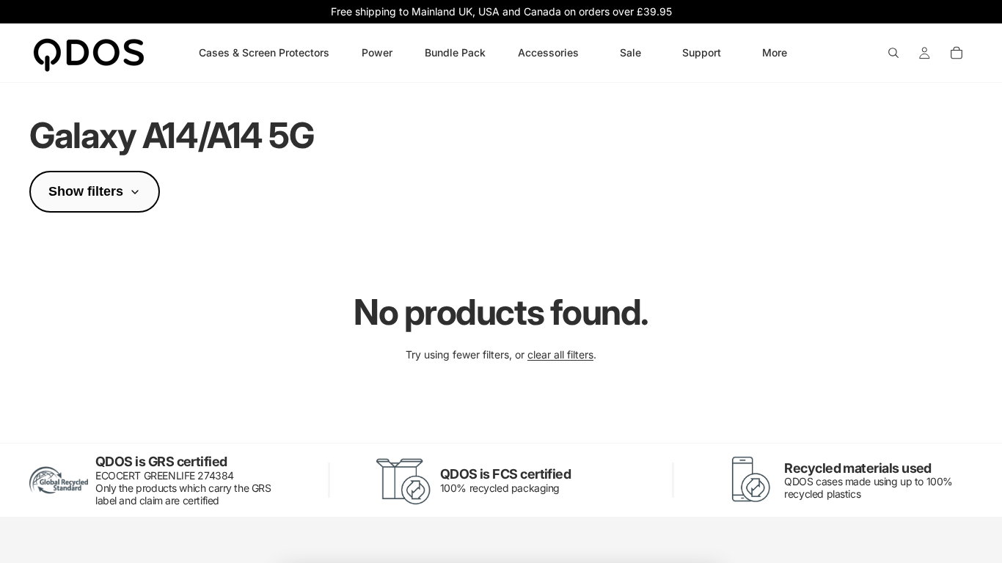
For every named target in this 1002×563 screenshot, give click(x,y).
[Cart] (956, 53)
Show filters (85, 191)
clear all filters (560, 354)
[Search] (893, 53)
